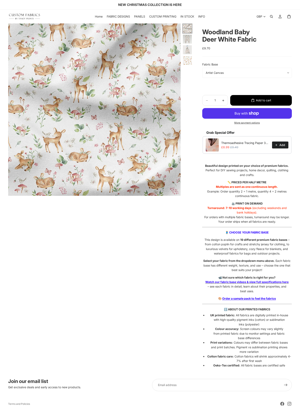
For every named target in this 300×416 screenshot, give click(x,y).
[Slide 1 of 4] (187, 28)
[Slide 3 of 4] (187, 49)
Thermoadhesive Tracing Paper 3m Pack (245, 143)
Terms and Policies (19, 403)
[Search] (271, 16)
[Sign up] (285, 385)
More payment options (247, 122)
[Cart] (288, 16)
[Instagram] (289, 403)
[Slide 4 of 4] (187, 60)
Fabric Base (210, 64)
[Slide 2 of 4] (187, 39)
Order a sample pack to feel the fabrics (249, 298)
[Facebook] (282, 403)
